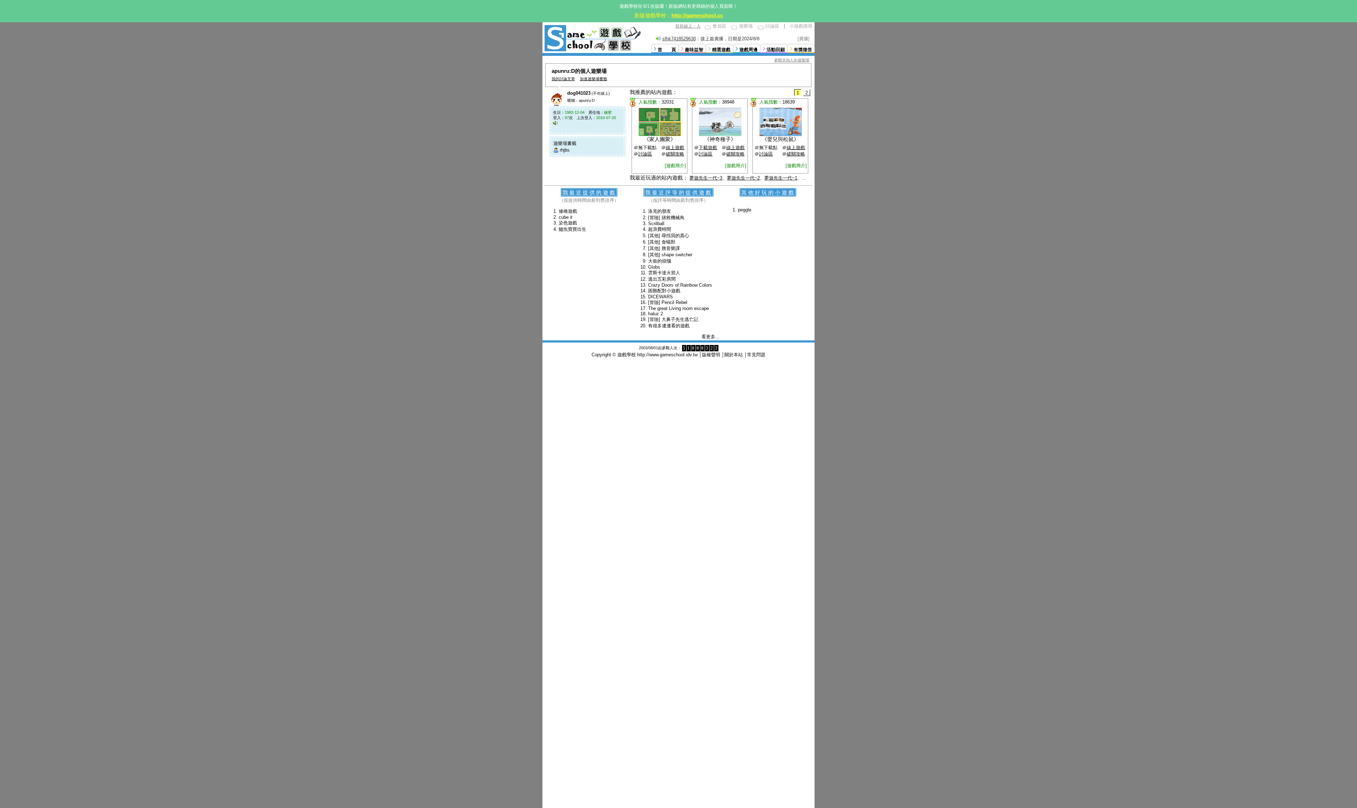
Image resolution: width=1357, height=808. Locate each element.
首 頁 (667, 49)
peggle (744, 209)
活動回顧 (775, 49)
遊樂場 (746, 26)
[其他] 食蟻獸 (661, 242)
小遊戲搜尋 (800, 26)
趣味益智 (694, 49)
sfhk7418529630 (679, 38)
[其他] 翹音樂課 (664, 248)
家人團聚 (659, 139)
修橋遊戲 (568, 211)
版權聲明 (711, 354)
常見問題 (756, 354)
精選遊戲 (721, 49)
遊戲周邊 (748, 49)
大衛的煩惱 (659, 261)
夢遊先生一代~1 (780, 178)
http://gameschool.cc (697, 15)
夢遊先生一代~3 (705, 178)
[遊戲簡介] (675, 165)
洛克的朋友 (659, 211)
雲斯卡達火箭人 (664, 272)
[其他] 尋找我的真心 (668, 235)
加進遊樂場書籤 (593, 79)
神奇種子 (720, 139)
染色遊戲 (568, 223)
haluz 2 (655, 313)
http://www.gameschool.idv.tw (667, 354)
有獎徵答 (803, 49)
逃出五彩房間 (662, 279)
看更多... (710, 336)
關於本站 (733, 354)
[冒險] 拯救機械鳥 (666, 217)
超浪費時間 (659, 229)
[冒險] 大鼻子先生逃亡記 (673, 319)
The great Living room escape (678, 308)
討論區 (772, 26)
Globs (654, 267)
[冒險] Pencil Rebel (667, 302)
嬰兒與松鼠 (780, 139)
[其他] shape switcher (670, 254)
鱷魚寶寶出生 (572, 229)
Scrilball (656, 223)
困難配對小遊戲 (664, 290)
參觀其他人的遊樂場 (791, 60)
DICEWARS (660, 296)
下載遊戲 (708, 147)
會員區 (719, 26)
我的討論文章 (563, 79)
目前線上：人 (688, 26)
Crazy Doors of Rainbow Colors (680, 285)
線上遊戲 (675, 147)
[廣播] (804, 38)
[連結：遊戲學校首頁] (591, 50)
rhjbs (565, 150)
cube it (565, 217)
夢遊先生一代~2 (743, 178)
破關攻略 (675, 154)
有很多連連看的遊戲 (668, 325)
